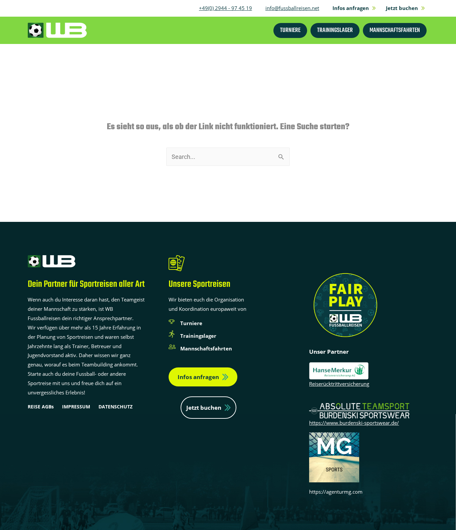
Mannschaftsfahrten (206, 348)
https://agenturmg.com (336, 491)
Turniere (191, 323)
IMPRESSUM (76, 406)
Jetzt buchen (203, 407)
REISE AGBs (41, 406)
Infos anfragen (198, 377)
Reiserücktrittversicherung (339, 383)
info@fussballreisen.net (292, 8)
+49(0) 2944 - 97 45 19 (225, 8)
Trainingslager (198, 335)
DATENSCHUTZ (115, 406)
